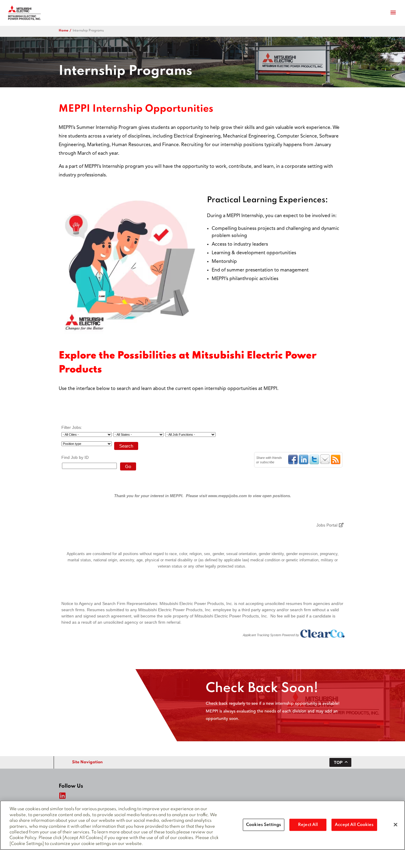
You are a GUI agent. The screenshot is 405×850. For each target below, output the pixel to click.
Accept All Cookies (354, 824)
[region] (202, 825)
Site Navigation (87, 762)
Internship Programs (88, 30)
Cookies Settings (263, 824)
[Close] (395, 824)
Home (63, 30)
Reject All (308, 824)
